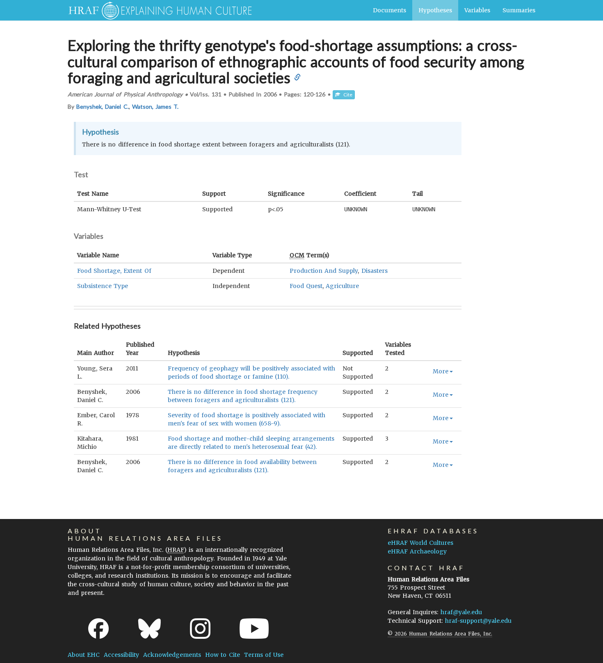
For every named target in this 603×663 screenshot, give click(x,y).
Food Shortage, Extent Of (114, 270)
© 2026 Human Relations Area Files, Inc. (440, 634)
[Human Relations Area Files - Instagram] (200, 628)
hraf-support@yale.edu (478, 620)
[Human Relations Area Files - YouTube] (254, 628)
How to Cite (222, 654)
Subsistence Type (102, 286)
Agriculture (342, 286)
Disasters (374, 270)
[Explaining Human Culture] (157, 10)
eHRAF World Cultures (420, 542)
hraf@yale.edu (461, 612)
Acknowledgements (172, 654)
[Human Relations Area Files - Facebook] (98, 628)
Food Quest (306, 286)
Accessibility (121, 654)
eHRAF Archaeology (417, 551)
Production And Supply (324, 270)
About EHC (84, 654)
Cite (346, 94)
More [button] (440, 371)
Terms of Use (263, 654)
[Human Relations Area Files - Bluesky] (149, 628)
